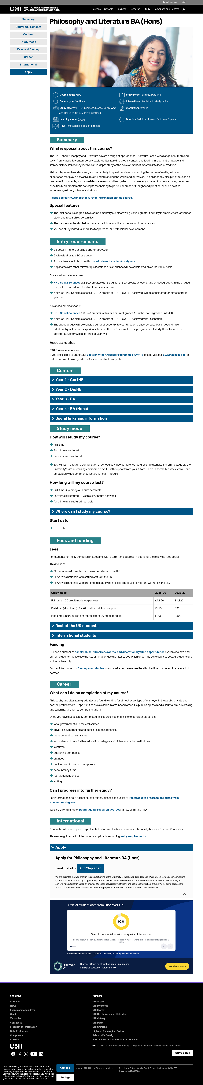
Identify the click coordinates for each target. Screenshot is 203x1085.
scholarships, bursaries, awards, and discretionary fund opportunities (120, 652)
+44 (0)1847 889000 (130, 1071)
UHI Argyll (98, 1001)
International (28, 64)
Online (81, 119)
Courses (96, 9)
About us (15, 1001)
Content (28, 34)
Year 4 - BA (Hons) (69, 409)
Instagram (26, 1054)
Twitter (19, 1054)
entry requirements (133, 836)
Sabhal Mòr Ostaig (102, 1035)
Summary (28, 19)
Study (147, 9)
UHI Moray (98, 1010)
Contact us (16, 1023)
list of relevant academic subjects (113, 261)
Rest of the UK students (75, 626)
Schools (108, 9)
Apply (28, 72)
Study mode (28, 42)
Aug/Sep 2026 (90, 868)
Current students (169, 2)
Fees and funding (28, 49)
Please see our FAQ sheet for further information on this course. (91, 198)
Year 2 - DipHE (66, 389)
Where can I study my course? (80, 511)
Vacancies (16, 1018)
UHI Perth (97, 1023)
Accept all (65, 1068)
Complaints (16, 1035)
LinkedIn (41, 1054)
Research (135, 9)
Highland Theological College (108, 1031)
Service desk (182, 1053)
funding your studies (91, 668)
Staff (184, 2)
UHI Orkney (98, 1018)
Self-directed (93, 126)
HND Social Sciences (67, 313)
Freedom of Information (23, 1027)
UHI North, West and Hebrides (109, 1014)
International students (73, 635)
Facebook (13, 1054)
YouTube (33, 1054)
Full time (145, 95)
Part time (156, 95)
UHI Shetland (99, 1027)
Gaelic (13, 1014)
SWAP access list (174, 355)
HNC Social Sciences (67, 282)
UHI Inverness (100, 1006)
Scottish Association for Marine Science (114, 1039)
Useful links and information (79, 418)
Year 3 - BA (63, 399)
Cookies (14, 1039)
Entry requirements (28, 27)
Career (28, 57)
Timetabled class (75, 126)
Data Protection (19, 1031)
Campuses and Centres (166, 9)
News (13, 1006)
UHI (94, 1046)
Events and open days (22, 1010)
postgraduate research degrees (99, 809)
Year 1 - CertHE (67, 380)
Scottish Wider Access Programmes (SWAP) (115, 355)
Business (121, 9)
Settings (65, 1077)
